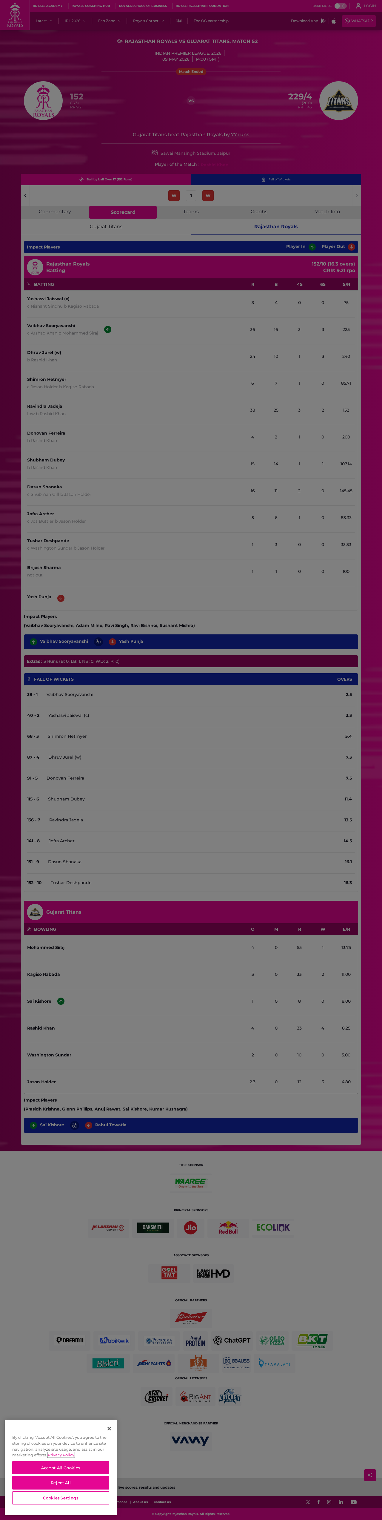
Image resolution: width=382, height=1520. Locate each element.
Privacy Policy (61, 1454)
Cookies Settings (60, 1498)
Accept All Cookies (60, 1467)
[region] (61, 1467)
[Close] (109, 1428)
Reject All (61, 1482)
